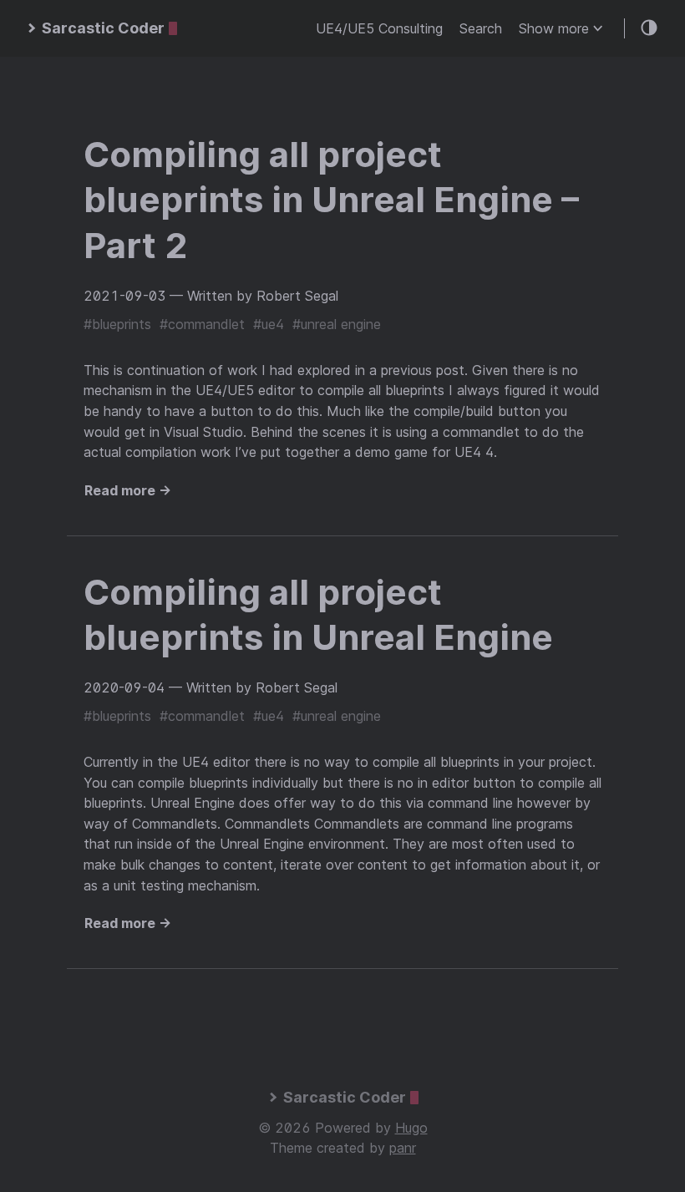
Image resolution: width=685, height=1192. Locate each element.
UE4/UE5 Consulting (379, 28)
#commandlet (202, 324)
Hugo (411, 1127)
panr (402, 1147)
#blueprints (117, 324)
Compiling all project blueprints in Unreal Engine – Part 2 (331, 199)
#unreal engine (336, 324)
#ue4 (268, 324)
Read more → (127, 490)
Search (480, 28)
